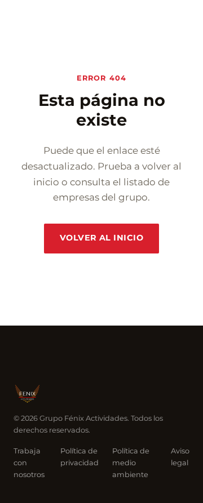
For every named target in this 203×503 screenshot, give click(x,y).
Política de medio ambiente (130, 463)
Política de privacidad (79, 457)
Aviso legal (180, 457)
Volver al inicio (101, 238)
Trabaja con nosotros (29, 463)
